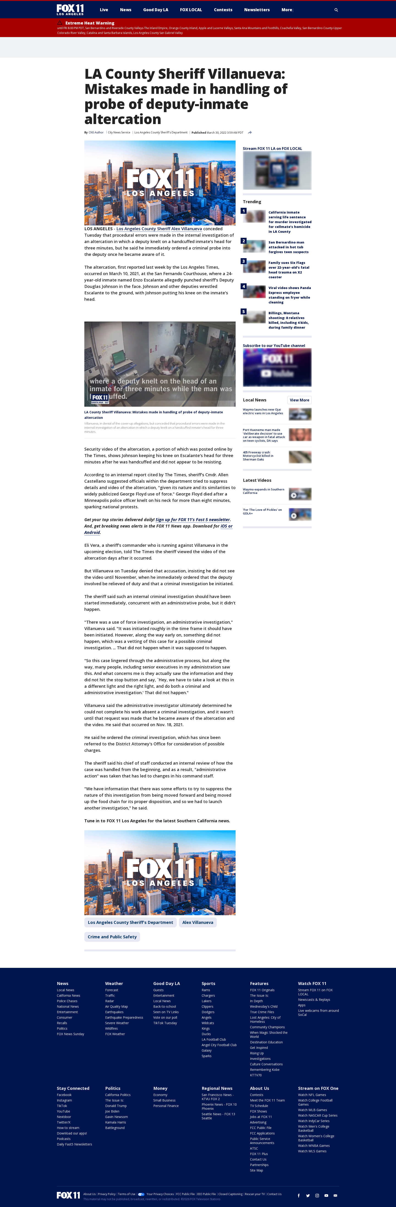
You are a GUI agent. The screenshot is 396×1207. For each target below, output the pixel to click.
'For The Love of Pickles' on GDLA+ (262, 511)
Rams (206, 990)
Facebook (64, 1095)
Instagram (64, 1100)
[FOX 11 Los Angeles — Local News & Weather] (72, 9)
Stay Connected (73, 1088)
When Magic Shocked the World (269, 1034)
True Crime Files (262, 1012)
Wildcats (208, 1023)
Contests (256, 1095)
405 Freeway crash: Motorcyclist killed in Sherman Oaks (258, 455)
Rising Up (257, 1053)
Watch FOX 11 (312, 983)
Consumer (64, 1017)
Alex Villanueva (186, 228)
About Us (259, 1088)
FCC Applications (262, 1133)
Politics (62, 1028)
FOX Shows (258, 1111)
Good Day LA (166, 983)
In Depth (256, 1001)
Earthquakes (114, 1012)
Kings (206, 1028)
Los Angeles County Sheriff (143, 228)
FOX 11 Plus (259, 1154)
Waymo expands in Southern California (263, 491)
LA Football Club (214, 1039)
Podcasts (64, 1139)
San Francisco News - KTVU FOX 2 (218, 1097)
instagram (317, 1195)
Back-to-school (164, 1006)
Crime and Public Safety (112, 936)
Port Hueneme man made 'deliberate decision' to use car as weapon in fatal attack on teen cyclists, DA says (264, 435)
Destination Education (266, 1042)
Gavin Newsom (116, 1117)
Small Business (164, 1100)
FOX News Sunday (70, 1034)
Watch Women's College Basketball (316, 1138)
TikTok (62, 1106)
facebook (298, 1195)
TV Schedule (259, 1106)
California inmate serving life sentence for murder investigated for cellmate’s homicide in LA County (290, 222)
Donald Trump (116, 1106)
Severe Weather (117, 1023)
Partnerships (259, 1165)
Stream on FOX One (318, 1088)
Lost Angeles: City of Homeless (265, 1019)
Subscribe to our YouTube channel (274, 345)
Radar (109, 1001)
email (335, 1195)
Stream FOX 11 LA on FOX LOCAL (272, 148)
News (62, 983)
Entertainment (67, 1012)
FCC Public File (261, 1128)
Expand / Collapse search (336, 9)
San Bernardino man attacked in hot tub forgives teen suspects (289, 247)
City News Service (119, 132)
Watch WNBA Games (314, 1145)
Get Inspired (259, 1047)
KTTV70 (256, 1075)
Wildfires (111, 1028)
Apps (301, 1005)
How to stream (68, 1128)
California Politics (118, 1095)
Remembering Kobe (265, 1069)
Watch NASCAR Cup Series (318, 1115)
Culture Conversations (266, 1064)
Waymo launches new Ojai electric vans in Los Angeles (263, 411)
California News (68, 995)
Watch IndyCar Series (314, 1121)
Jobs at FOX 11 (261, 1117)
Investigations (260, 1058)
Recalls (62, 1023)
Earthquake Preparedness (124, 1017)
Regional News (217, 1088)
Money (160, 1088)
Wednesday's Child (264, 1006)
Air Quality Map (116, 1006)
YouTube (63, 1111)
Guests (158, 990)
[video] (300, 494)
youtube (326, 1195)
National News (68, 1006)
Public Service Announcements (262, 1141)
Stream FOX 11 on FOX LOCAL (315, 992)
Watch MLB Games (312, 1110)
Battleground (115, 1128)
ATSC (254, 1148)
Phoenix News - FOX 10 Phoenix (219, 1106)
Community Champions (267, 1027)
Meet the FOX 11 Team (267, 1100)
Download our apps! (72, 1133)
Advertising (258, 1122)
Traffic (110, 995)
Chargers (208, 995)
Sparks (207, 1056)
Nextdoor (64, 1117)
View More (299, 400)
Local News (254, 400)
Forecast (111, 990)
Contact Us (258, 1159)
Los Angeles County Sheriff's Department (161, 132)
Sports (208, 983)
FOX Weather (115, 1034)
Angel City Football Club (219, 1045)
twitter (308, 1195)
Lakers (207, 1001)
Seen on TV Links (166, 1012)
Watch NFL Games (312, 1095)
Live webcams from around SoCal (318, 1012)
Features (259, 983)
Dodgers (208, 1012)
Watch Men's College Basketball (313, 1128)
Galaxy (207, 1050)
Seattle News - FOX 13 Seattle (218, 1116)
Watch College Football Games (315, 1102)
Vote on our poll (165, 1017)
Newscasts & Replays (314, 999)
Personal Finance (166, 1106)
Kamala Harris (115, 1122)
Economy (160, 1095)
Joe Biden (112, 1111)
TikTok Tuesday (165, 1023)
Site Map (256, 1170)
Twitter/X (63, 1122)
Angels (207, 1017)
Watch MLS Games (312, 1151)
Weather (114, 983)
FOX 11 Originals (262, 990)
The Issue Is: (259, 995)
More (287, 9)
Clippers (207, 1006)
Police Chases (67, 1001)
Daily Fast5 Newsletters (74, 1144)
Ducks (206, 1034)
